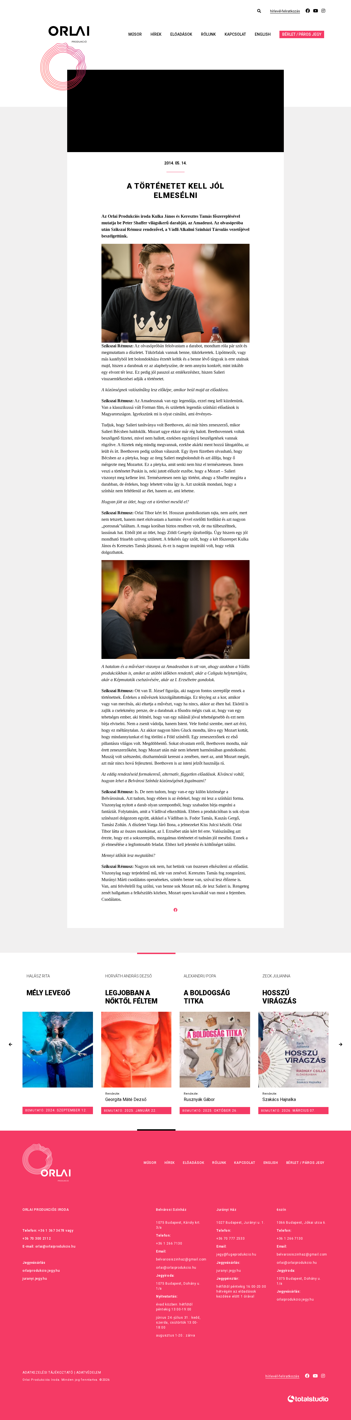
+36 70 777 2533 (230, 1238)
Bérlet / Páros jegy (301, 34)
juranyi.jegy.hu (34, 1279)
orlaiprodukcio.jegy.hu (41, 1271)
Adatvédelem (88, 1372)
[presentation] (10, 1044)
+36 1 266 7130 (169, 1243)
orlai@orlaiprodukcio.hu (55, 1246)
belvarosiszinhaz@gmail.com (181, 1259)
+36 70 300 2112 (36, 1238)
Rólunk (208, 34)
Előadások (181, 34)
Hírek (156, 34)
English (263, 34)
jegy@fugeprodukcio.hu (236, 1254)
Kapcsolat (235, 34)
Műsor (135, 34)
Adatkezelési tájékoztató (47, 1372)
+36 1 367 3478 (51, 1230)
